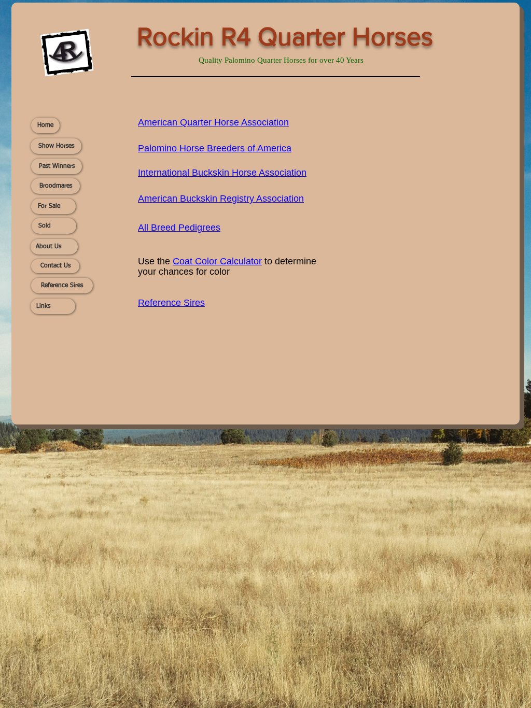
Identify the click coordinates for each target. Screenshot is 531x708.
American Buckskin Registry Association (221, 198)
